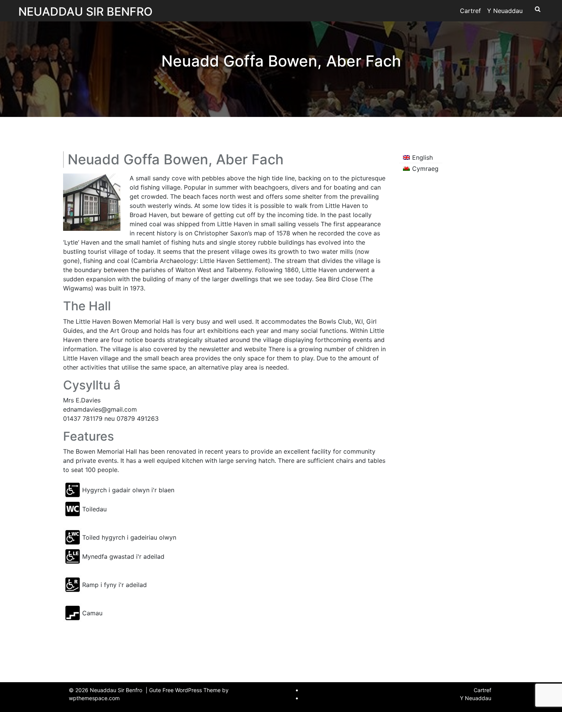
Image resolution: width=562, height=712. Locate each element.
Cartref (470, 11)
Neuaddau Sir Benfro (85, 11)
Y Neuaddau (505, 11)
